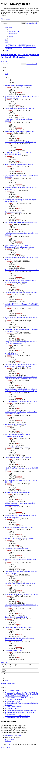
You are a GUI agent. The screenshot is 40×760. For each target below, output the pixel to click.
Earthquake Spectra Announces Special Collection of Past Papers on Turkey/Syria (21, 342)
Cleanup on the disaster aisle (13, 212)
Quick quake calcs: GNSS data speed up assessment (21, 222)
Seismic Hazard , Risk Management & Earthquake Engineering (20, 55)
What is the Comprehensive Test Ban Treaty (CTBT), (21, 527)
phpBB (11, 744)
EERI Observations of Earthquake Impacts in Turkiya (21, 401)
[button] (6, 74)
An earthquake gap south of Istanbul (16, 424)
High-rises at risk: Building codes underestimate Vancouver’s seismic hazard (19, 639)
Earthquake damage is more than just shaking (18, 627)
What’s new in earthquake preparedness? (17, 492)
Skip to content (5, 19)
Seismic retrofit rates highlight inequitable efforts (19, 108)
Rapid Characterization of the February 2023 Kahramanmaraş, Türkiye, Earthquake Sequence (19, 246)
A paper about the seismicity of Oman (16, 548)
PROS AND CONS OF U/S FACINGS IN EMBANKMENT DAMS (18, 153)
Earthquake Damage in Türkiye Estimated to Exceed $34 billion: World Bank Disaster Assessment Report (21, 377)
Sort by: (18, 665)
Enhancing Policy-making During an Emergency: (20, 538)
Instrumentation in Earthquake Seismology (18, 447)
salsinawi (9, 87)
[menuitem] (14, 31)
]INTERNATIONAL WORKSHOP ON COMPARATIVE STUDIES (17, 435)
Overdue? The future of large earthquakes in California (21, 594)
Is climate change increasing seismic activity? (18, 86)
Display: (5, 665)
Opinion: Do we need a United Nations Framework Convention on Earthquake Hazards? (20, 281)
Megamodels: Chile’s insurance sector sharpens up (20, 584)
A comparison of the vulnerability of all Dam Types (20, 142)
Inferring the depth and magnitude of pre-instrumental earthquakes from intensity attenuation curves (21, 365)
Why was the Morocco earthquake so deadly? (19, 164)
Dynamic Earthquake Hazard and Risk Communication (22, 270)
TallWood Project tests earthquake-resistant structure (21, 292)
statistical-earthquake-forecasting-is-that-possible (19, 131)
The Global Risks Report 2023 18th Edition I (18, 457)
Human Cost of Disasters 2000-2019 (16, 617)
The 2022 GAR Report (12, 354)
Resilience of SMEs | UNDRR (14, 650)
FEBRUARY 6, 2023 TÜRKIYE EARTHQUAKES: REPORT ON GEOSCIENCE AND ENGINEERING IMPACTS (22, 304)
